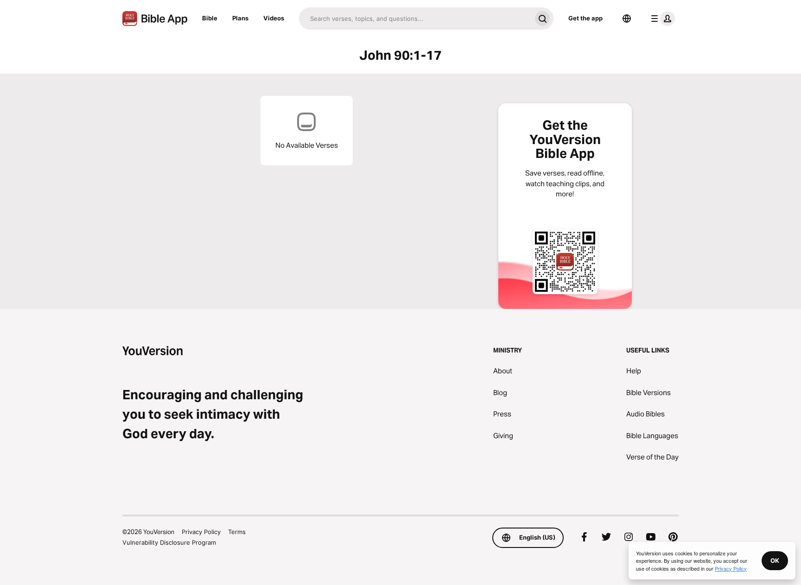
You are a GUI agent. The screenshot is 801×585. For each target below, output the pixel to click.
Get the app (585, 18)
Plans (240, 18)
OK (774, 560)
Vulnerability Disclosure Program (169, 542)
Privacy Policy (201, 531)
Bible (209, 18)
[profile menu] (661, 18)
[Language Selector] (626, 18)
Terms (237, 531)
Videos (273, 18)
